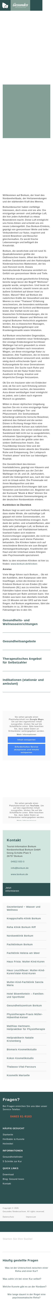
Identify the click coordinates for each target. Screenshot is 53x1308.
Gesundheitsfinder (13, 1157)
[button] (48, 5)
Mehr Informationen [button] (26, 734)
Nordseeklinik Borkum (20, 935)
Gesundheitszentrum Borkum (24, 1005)
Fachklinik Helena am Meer (23, 953)
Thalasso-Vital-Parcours (21, 1066)
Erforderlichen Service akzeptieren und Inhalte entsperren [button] (26, 749)
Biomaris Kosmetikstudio (22, 1049)
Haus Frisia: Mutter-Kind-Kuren (26, 961)
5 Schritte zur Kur (12, 1161)
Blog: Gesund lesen (13, 1179)
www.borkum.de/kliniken (24, 564)
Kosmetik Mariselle (18, 1075)
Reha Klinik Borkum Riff (21, 927)
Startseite (8, 1134)
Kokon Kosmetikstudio (20, 1058)
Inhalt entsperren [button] (26, 740)
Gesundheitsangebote (19, 641)
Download (8, 1174)
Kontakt (7, 1183)
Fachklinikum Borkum (20, 944)
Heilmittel (8, 1144)
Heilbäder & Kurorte (13, 1139)
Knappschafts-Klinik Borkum (24, 918)
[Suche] (6, 1247)
